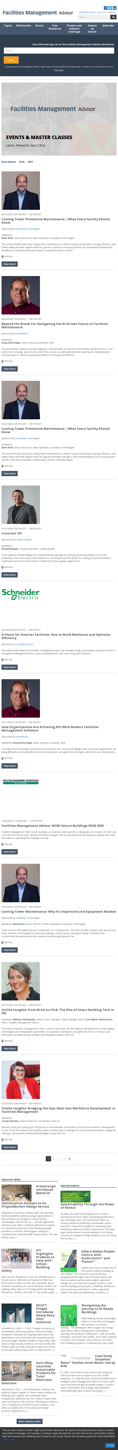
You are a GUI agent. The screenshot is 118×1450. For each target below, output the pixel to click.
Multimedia (23, 25)
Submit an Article (92, 28)
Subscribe (108, 25)
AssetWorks (22, 333)
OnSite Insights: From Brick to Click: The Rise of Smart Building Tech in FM (58, 1011)
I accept (110, 1445)
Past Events (9, 162)
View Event (10, 264)
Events (39, 25)
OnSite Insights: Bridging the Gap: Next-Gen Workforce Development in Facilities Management (58, 1110)
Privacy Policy (9, 1439)
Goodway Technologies (28, 228)
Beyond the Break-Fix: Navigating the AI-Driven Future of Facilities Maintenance (55, 325)
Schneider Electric (25, 644)
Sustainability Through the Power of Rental (88, 1206)
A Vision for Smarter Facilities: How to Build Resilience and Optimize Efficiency (56, 636)
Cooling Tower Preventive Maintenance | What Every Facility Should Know (56, 221)
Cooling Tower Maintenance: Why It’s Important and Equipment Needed (59, 911)
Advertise (111, 12)
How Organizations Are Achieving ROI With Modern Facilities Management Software (50, 728)
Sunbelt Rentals (24, 539)
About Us (102, 12)
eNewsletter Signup (87, 12)
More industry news (30, 1421)
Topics (8, 25)
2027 (30, 162)
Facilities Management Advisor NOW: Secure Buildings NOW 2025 (53, 826)
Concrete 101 (12, 533)
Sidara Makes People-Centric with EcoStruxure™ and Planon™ (98, 1256)
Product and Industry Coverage (74, 28)
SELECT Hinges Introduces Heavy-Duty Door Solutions (45, 1313)
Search (113, 17)
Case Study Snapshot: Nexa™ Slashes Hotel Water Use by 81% (88, 1361)
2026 (21, 162)
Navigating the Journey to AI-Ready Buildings (97, 1308)
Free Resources (55, 27)
